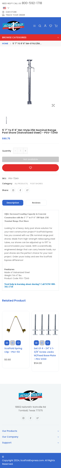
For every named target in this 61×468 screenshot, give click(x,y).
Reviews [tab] (36, 202)
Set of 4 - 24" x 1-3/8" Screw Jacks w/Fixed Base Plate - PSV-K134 (45, 354)
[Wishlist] (50, 25)
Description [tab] (13, 202)
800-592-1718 (32, 3)
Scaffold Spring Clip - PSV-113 (13, 350)
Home (5, 43)
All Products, (21, 184)
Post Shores (36, 184)
